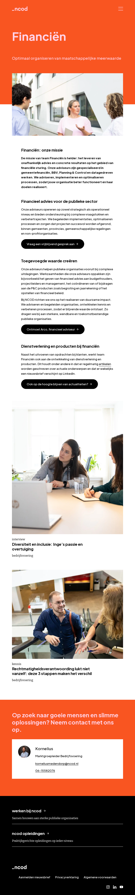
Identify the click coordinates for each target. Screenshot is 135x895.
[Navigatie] (120, 8)
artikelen (105, 364)
